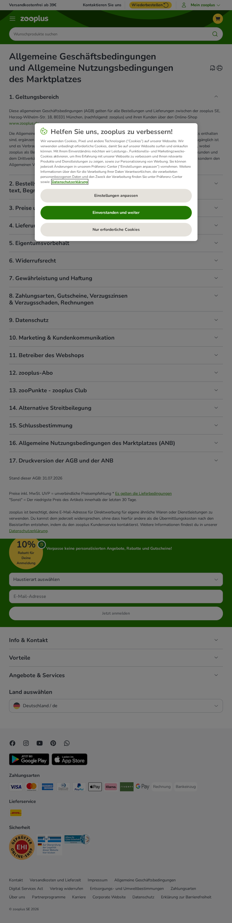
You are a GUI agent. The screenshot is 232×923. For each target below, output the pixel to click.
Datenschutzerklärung (70, 182)
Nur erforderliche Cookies (116, 229)
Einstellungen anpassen (116, 195)
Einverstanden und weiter (116, 212)
